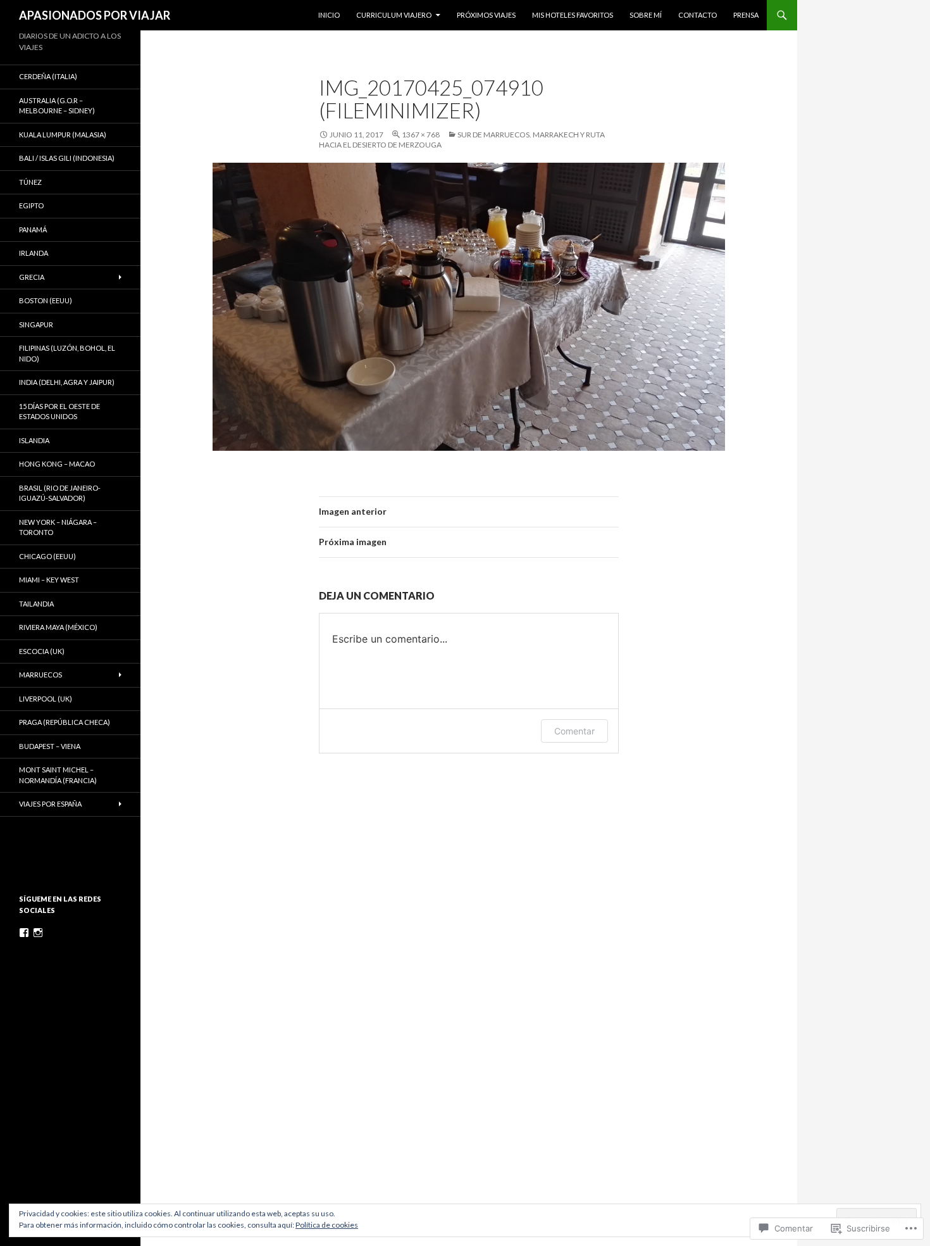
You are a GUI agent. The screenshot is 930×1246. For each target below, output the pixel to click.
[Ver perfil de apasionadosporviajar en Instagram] (38, 933)
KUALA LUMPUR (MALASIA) (62, 134)
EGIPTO (31, 205)
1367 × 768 (421, 134)
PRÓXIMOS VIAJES (486, 15)
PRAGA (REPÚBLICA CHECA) (64, 722)
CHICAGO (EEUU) (47, 556)
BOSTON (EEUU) (45, 300)
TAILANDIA (36, 604)
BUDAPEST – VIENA (49, 746)
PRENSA (746, 15)
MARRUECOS (40, 674)
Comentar (574, 731)
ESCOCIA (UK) (42, 651)
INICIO (329, 15)
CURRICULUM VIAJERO (393, 15)
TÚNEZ (30, 182)
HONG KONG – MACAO (57, 464)
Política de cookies (326, 1225)
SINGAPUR (36, 324)
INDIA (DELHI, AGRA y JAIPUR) (67, 382)
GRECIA (31, 277)
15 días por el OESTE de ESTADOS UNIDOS (59, 411)
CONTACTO (697, 15)
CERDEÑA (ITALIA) (48, 76)
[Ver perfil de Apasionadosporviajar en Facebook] (24, 933)
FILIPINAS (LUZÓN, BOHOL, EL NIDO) (67, 353)
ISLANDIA (34, 440)
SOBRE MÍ (645, 15)
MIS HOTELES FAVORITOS (572, 15)
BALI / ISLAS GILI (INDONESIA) (67, 158)
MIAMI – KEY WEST (49, 580)
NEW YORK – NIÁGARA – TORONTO (58, 527)
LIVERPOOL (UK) (45, 699)
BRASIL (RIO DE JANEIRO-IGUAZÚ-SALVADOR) (60, 493)
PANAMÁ (33, 229)
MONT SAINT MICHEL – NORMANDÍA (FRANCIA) (58, 774)
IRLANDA (33, 253)
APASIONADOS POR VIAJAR (94, 15)
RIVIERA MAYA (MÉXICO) (58, 627)
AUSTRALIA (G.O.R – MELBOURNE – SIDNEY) (57, 105)
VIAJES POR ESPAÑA (50, 804)
